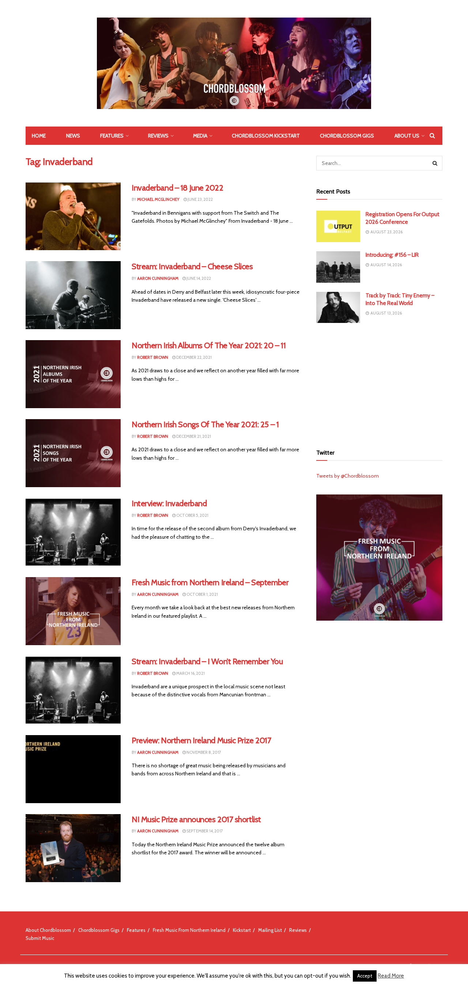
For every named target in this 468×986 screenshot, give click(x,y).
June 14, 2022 (198, 278)
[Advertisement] (379, 383)
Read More (391, 975)
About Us (407, 135)
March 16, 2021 (190, 673)
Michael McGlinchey (158, 199)
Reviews (158, 135)
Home (39, 135)
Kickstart (242, 930)
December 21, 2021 (193, 436)
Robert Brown (152, 357)
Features (112, 135)
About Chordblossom (48, 930)
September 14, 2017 (204, 830)
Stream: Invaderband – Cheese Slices (192, 266)
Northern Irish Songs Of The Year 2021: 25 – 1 (205, 424)
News (73, 135)
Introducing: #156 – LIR (392, 255)
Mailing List (270, 930)
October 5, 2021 (192, 515)
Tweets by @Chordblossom (347, 476)
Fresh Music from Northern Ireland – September (210, 582)
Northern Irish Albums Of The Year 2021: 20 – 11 (209, 345)
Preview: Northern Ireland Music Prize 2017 (201, 740)
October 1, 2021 (202, 594)
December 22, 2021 (194, 357)
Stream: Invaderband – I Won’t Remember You (207, 661)
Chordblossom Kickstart (266, 135)
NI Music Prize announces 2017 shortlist (196, 819)
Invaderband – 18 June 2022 (177, 188)
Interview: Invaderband (169, 503)
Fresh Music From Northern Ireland (189, 930)
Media (200, 135)
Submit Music (40, 938)
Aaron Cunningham (157, 278)
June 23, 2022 (200, 199)
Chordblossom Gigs (347, 135)
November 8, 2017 (203, 752)
